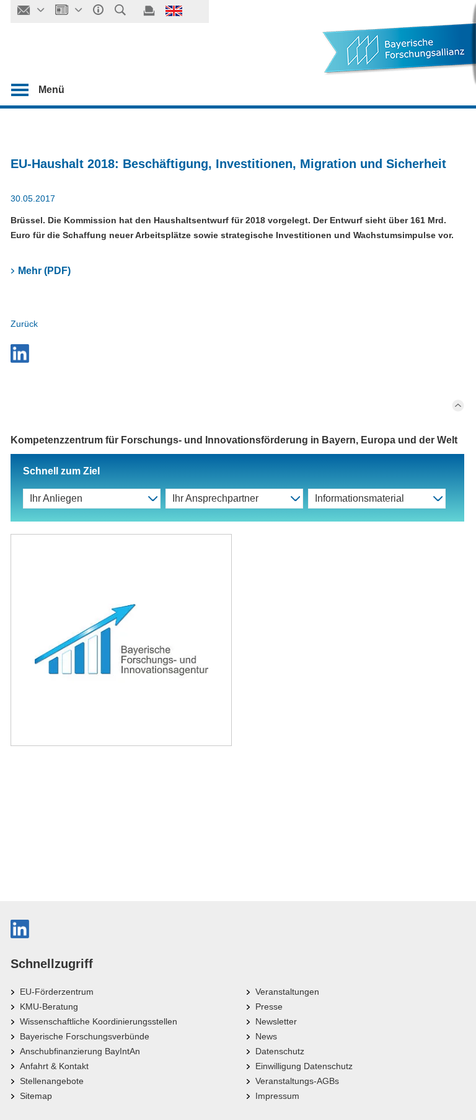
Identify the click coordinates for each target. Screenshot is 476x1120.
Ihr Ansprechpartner (215, 498)
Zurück (24, 324)
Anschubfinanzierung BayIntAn (80, 1051)
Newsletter (276, 1021)
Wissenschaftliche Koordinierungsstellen (98, 1021)
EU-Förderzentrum (57, 992)
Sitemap (36, 1096)
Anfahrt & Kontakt (54, 1066)
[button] (237, 353)
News (266, 1036)
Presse (269, 1006)
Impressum (277, 1096)
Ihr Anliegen (56, 498)
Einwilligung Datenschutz (304, 1066)
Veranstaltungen (287, 992)
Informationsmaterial (359, 498)
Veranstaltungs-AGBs (297, 1081)
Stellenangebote (52, 1081)
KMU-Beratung (49, 1006)
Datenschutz (279, 1051)
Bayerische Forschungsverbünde (84, 1036)
